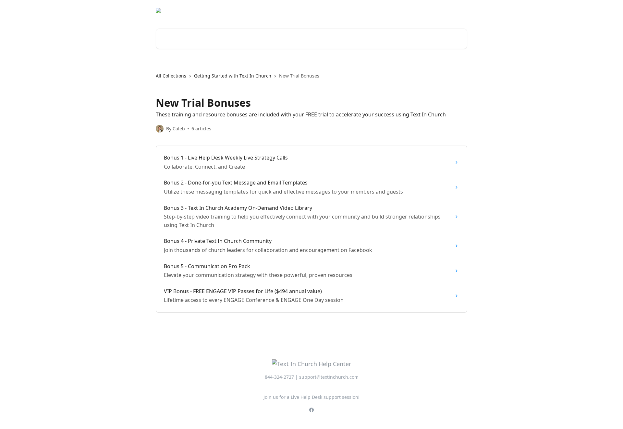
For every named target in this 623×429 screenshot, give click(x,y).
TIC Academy (448, 10)
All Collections (171, 76)
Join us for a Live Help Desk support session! (311, 397)
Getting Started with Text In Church (232, 76)
